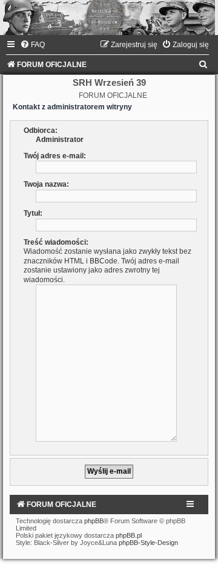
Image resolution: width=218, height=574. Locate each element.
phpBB (94, 520)
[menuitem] (32, 44)
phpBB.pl (129, 535)
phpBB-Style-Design (148, 542)
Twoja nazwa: (46, 184)
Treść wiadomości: (56, 242)
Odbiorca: (41, 130)
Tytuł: (33, 213)
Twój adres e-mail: (55, 156)
